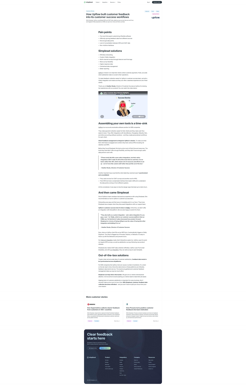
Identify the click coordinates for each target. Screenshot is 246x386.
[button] (98, 2)
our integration (114, 250)
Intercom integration (107, 240)
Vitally (128, 208)
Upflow (100, 73)
